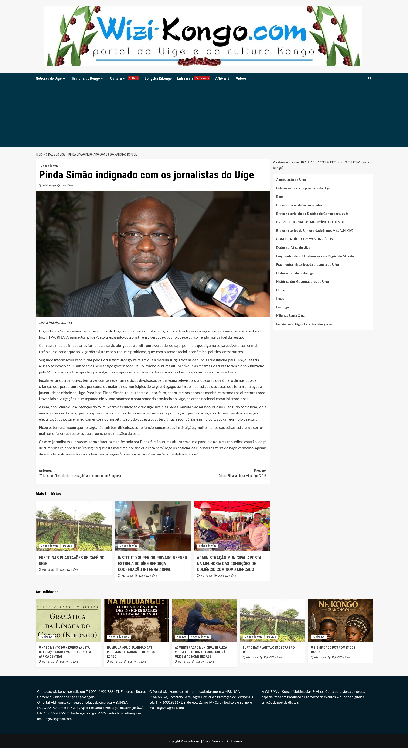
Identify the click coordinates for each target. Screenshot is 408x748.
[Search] (370, 78)
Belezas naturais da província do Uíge (303, 188)
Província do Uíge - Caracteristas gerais (304, 324)
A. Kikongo (47, 636)
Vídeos (241, 78)
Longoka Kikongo (158, 78)
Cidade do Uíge (49, 165)
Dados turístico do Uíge (293, 247)
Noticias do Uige (200, 636)
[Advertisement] (204, 115)
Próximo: (242, 473)
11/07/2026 (134, 661)
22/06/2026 (145, 575)
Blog (279, 196)
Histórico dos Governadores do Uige (302, 281)
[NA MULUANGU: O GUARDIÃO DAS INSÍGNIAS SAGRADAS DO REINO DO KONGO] (136, 620)
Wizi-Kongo (49, 185)
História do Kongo (86, 78)
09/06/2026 (224, 575)
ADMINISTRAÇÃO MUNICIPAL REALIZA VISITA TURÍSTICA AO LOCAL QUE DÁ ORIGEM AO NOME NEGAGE (201, 652)
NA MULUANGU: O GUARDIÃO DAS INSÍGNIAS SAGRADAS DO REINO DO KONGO (131, 652)
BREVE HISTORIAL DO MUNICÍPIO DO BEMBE (310, 222)
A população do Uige (291, 179)
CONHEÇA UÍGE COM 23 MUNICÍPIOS (304, 239)
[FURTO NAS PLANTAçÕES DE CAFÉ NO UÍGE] (74, 526)
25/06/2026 (338, 657)
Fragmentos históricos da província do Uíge (307, 264)
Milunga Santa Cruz (290, 315)
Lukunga (282, 307)
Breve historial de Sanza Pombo (299, 205)
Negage (181, 636)
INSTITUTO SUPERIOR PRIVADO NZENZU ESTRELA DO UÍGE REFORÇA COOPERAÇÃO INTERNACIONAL (152, 563)
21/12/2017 (68, 185)
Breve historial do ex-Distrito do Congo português (312, 213)
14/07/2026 (66, 661)
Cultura (124, 78)
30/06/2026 (66, 569)
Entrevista (193, 78)
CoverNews (211, 741)
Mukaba (67, 545)
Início (280, 298)
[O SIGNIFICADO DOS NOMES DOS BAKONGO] (340, 620)
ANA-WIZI (223, 78)
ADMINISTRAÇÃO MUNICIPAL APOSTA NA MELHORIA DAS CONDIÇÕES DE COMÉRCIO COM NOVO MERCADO (229, 563)
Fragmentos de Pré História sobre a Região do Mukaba (315, 256)
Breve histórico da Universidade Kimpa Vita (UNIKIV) (314, 230)
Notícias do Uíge (49, 78)
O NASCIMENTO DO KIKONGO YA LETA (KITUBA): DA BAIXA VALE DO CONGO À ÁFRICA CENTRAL (65, 652)
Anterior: (80, 473)
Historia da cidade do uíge (295, 273)
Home (280, 290)
